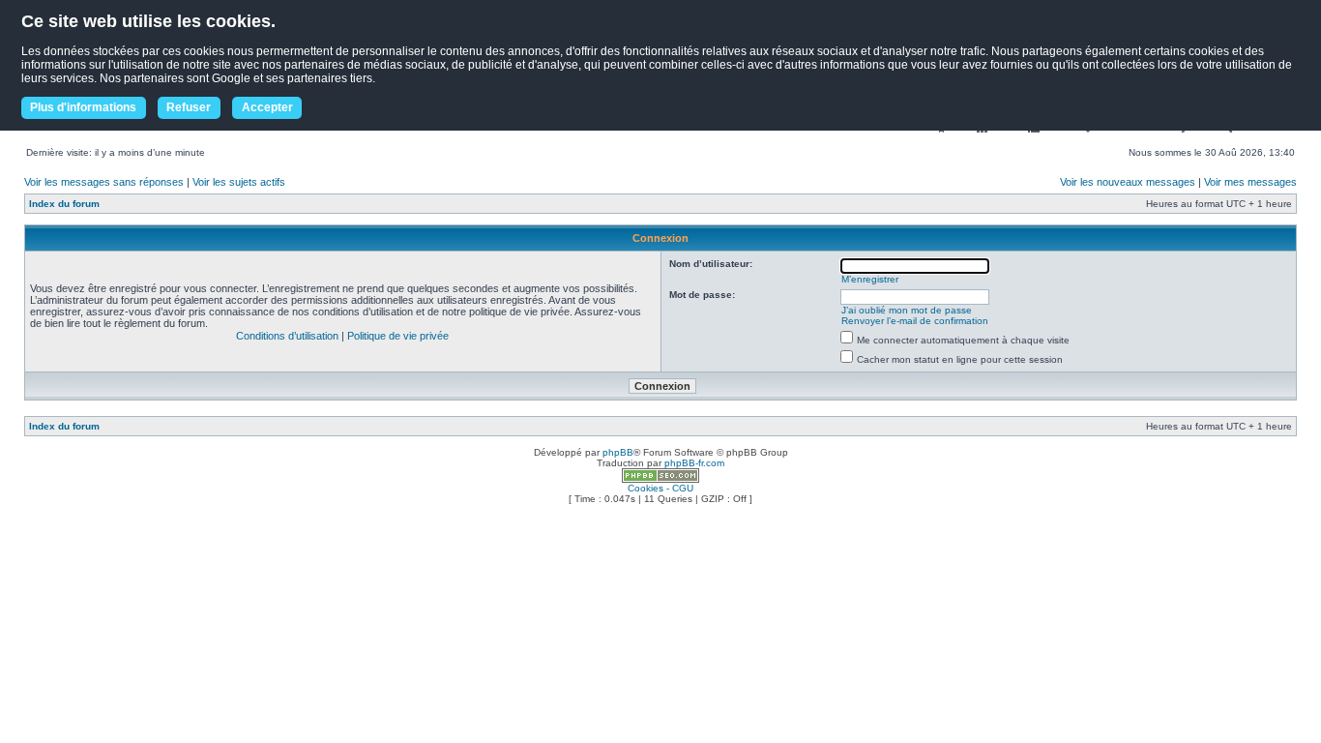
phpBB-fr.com (694, 463)
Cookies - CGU (660, 488)
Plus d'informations (83, 107)
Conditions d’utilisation (287, 336)
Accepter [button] (267, 107)
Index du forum (64, 203)
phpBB (617, 452)
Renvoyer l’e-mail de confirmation (914, 320)
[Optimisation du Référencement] (660, 479)
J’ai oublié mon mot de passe (906, 310)
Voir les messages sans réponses (104, 182)
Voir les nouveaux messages (1127, 182)
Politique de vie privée (398, 336)
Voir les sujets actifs (238, 182)
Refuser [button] (188, 107)
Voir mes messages (1250, 182)
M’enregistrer (869, 279)
